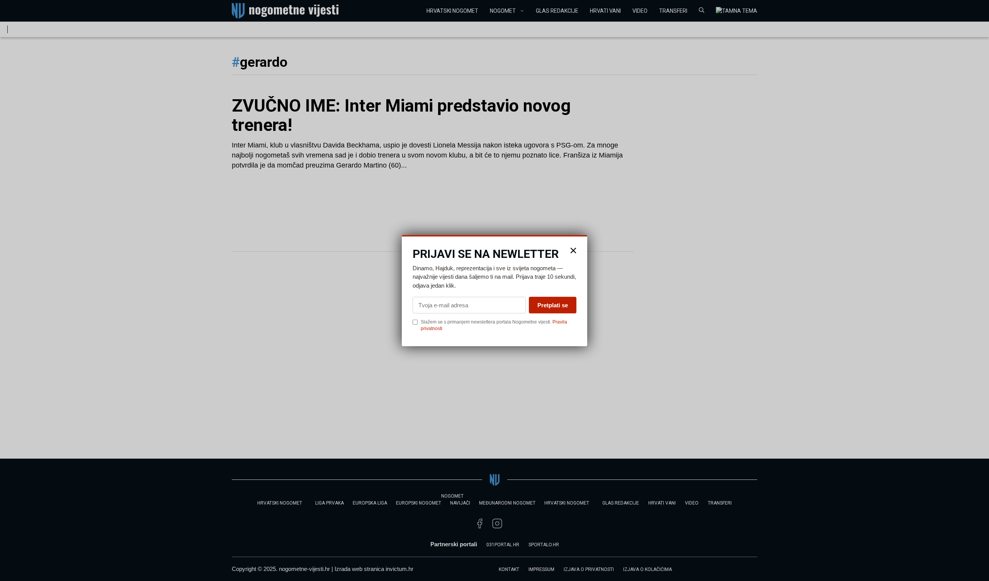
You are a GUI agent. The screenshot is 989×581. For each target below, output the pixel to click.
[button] (573, 250)
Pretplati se (552, 305)
